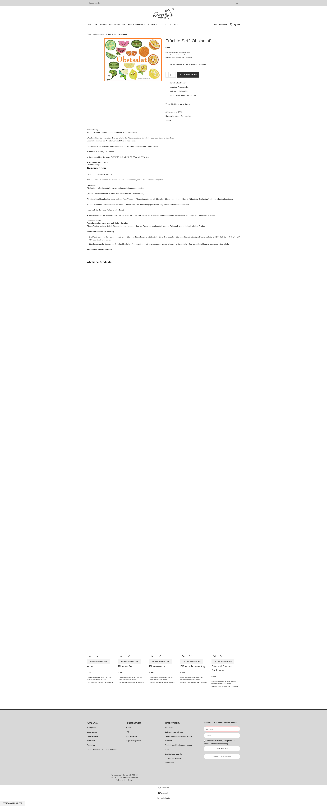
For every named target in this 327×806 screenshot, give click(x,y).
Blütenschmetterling (192, 666)
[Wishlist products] (231, 24)
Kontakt (129, 727)
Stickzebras (169, 763)
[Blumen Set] (132, 363)
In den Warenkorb (188, 75)
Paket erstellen (93, 736)
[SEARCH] (237, 3)
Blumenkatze (157, 666)
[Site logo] (163, 13)
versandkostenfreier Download (96, 679)
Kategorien (91, 727)
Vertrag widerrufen (12, 803)
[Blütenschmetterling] (194, 363)
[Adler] (101, 363)
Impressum (169, 727)
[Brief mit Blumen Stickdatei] (225, 363)
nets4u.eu (130, 780)
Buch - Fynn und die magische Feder (102, 749)
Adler (90, 666)
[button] (98, 661)
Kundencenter (131, 736)
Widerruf (168, 741)
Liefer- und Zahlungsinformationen (179, 736)
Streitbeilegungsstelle (173, 754)
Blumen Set (125, 666)
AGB (167, 749)
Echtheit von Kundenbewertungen (178, 745)
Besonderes (92, 732)
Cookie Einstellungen (173, 758)
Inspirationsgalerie (133, 741)
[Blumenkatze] (163, 363)
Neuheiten (91, 741)
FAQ (128, 732)
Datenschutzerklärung (174, 732)
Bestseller (91, 745)
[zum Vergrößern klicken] (109, 76)
